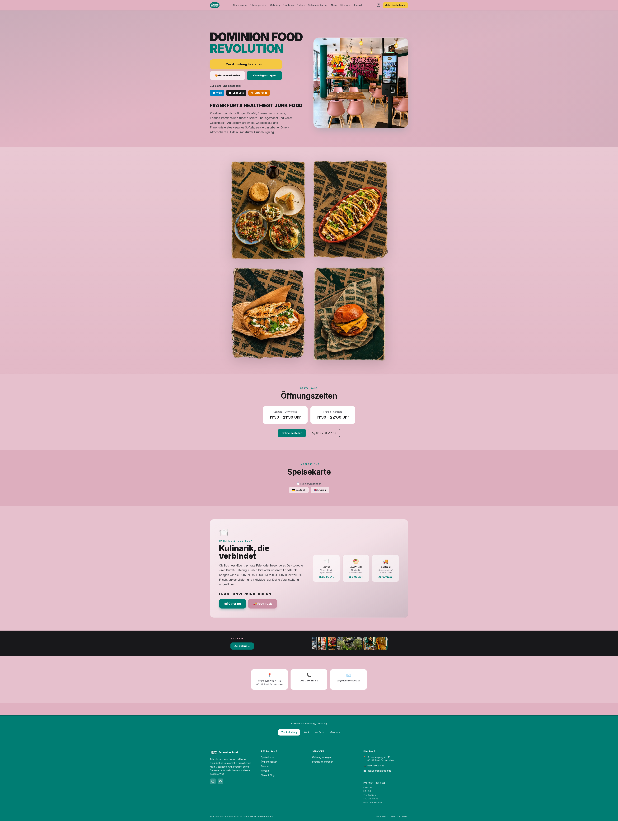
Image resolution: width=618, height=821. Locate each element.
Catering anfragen (264, 75)
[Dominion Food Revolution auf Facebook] (220, 781)
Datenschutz (382, 816)
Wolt (219, 92)
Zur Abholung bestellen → (246, 64)
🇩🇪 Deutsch (298, 490)
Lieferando (261, 92)
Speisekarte (240, 5)
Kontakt (357, 5)
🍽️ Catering (232, 603)
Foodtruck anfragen (322, 761)
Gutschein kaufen (318, 5)
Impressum (403, 816)
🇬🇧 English (320, 490)
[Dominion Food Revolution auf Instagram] (213, 781)
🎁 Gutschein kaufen (227, 75)
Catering (275, 5)
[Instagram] (378, 5)
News (334, 5)
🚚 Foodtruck (262, 603)
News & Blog (268, 775)
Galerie (301, 5)
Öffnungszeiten (258, 5)
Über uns (345, 5)
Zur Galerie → (242, 646)
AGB (393, 816)
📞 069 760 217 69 (324, 433)
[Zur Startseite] (215, 5)
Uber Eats (238, 92)
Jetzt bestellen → (395, 5)
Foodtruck (288, 5)
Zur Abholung (289, 732)
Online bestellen (292, 433)
